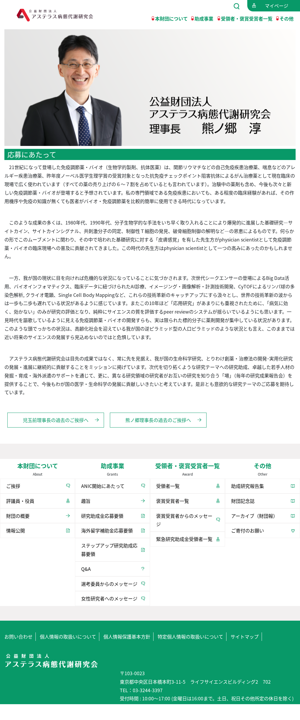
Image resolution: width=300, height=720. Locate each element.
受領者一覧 (168, 485)
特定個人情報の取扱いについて (190, 636)
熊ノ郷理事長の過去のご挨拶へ (158, 419)
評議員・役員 (20, 500)
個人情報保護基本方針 (126, 636)
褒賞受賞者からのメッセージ (184, 520)
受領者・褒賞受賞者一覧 (246, 18)
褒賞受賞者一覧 (172, 500)
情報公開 (15, 530)
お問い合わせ (18, 636)
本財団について (171, 18)
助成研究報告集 (247, 485)
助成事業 (204, 18)
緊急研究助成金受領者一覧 (184, 538)
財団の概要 (18, 515)
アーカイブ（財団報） (254, 515)
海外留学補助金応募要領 (107, 530)
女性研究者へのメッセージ (109, 598)
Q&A (86, 568)
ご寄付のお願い (247, 530)
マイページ (276, 5)
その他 (286, 18)
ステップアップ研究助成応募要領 (109, 549)
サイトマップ (245, 636)
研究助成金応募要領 (102, 515)
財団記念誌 (243, 500)
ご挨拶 (13, 485)
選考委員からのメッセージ (109, 583)
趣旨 (86, 500)
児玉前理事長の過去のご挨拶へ (55, 419)
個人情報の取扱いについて (68, 636)
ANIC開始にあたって (103, 485)
